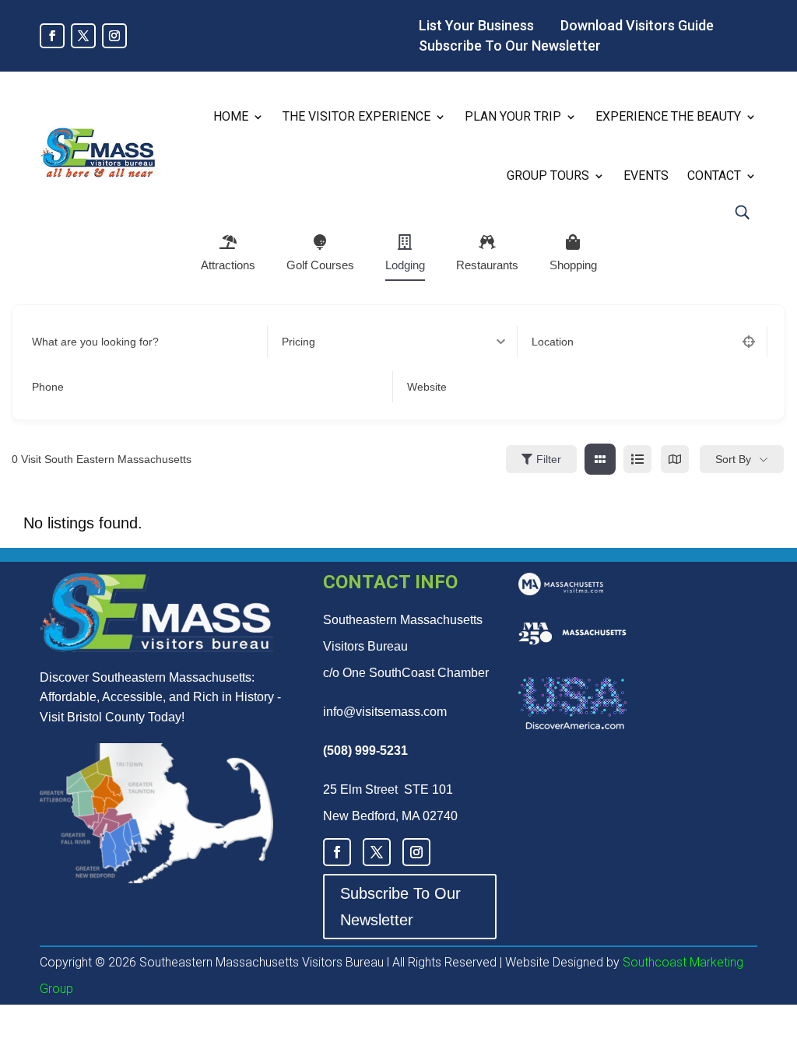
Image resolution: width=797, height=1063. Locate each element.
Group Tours (548, 175)
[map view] (674, 459)
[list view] (637, 459)
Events (646, 175)
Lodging (405, 265)
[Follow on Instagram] (114, 35)
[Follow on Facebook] (52, 35)
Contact (714, 175)
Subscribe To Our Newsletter (510, 45)
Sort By (733, 459)
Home (230, 116)
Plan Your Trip (513, 116)
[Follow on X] (83, 35)
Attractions (228, 265)
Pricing (298, 341)
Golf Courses (320, 265)
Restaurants (487, 265)
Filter (548, 459)
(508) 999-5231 (365, 750)
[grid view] (600, 459)
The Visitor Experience (356, 116)
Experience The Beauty (668, 116)
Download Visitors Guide (637, 25)
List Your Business (476, 25)
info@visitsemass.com (385, 711)
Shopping (573, 265)
